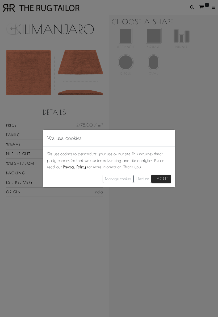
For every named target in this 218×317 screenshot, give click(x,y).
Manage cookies (118, 179)
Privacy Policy (74, 167)
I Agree (161, 179)
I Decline (142, 179)
